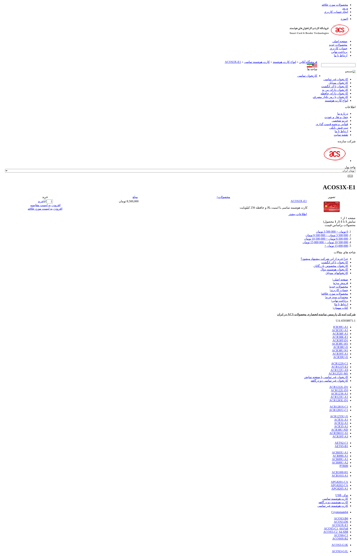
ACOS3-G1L (340, 551)
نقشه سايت (341, 134)
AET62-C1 (341, 442)
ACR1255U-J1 (339, 416)
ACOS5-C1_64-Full (336, 528)
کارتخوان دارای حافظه (334, 93)
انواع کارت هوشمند (284, 62)
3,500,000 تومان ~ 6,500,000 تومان (326, 235)
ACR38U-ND (339, 429)
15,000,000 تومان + (336, 245)
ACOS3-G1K (340, 545)
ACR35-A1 (341, 426)
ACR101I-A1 (340, 475)
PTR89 (344, 466)
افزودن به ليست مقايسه (45, 205)
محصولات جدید (338, 44)
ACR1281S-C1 (339, 406)
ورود (345, 8)
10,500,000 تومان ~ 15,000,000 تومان (325, 242)
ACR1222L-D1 (338, 387)
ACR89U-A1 (340, 459)
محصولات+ (223, 197)
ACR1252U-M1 (338, 373)
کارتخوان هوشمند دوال (334, 269)
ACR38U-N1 (340, 350)
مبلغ (135, 197)
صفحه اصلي (339, 41)
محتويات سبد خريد (337, 297)
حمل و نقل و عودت (336, 117)
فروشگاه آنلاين (308, 62)
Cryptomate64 (339, 512)
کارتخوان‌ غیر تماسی (335, 79)
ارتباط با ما (340, 55)
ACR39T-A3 (340, 436)
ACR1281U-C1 (338, 410)
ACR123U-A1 (339, 397)
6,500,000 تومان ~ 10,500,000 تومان (326, 238)
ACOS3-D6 (341, 521)
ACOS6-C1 (341, 535)
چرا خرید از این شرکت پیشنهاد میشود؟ (324, 258)
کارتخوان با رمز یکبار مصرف (330, 97)
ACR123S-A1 (339, 393)
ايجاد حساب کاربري (336, 11)
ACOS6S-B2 (340, 538)
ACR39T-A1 (340, 353)
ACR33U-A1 (340, 330)
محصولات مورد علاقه (335, 4)
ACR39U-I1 (340, 357)
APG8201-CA (339, 482)
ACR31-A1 (341, 419)
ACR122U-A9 (339, 370)
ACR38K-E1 (340, 337)
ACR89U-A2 (340, 462)
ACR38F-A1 (340, 333)
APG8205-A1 (339, 488)
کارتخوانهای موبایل (336, 273)
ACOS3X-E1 (233, 62)
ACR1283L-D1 (338, 400)
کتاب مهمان (340, 307)
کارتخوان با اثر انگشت (334, 86)
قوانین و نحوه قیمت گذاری (332, 124)
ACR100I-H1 (340, 472)
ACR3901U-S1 (338, 433)
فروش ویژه (341, 283)
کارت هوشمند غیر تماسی (332, 505)
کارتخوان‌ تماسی (307, 75)
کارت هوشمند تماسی (257, 62)
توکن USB (341, 495)
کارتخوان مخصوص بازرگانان (330, 265)
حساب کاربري (338, 48)
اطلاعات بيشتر (298, 214)
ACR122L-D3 (339, 390)
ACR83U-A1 (340, 452)
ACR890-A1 (340, 455)
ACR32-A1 (341, 423)
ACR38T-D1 (340, 340)
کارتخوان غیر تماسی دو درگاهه (329, 380)
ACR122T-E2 (339, 366)
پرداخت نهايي (339, 51)
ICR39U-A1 (340, 327)
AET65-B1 (341, 446)
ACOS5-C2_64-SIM (335, 531)
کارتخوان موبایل (338, 82)
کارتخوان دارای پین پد (335, 89)
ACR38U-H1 (340, 343)
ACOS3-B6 (341, 518)
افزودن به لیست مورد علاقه (45, 208)
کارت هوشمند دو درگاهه (333, 502)
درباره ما (342, 113)
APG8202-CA (339, 485)
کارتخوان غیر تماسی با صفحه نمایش (326, 377)
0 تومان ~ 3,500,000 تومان (332, 231)
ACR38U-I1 (340, 347)
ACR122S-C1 (339, 363)
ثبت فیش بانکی (338, 127)
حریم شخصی (340, 120)
